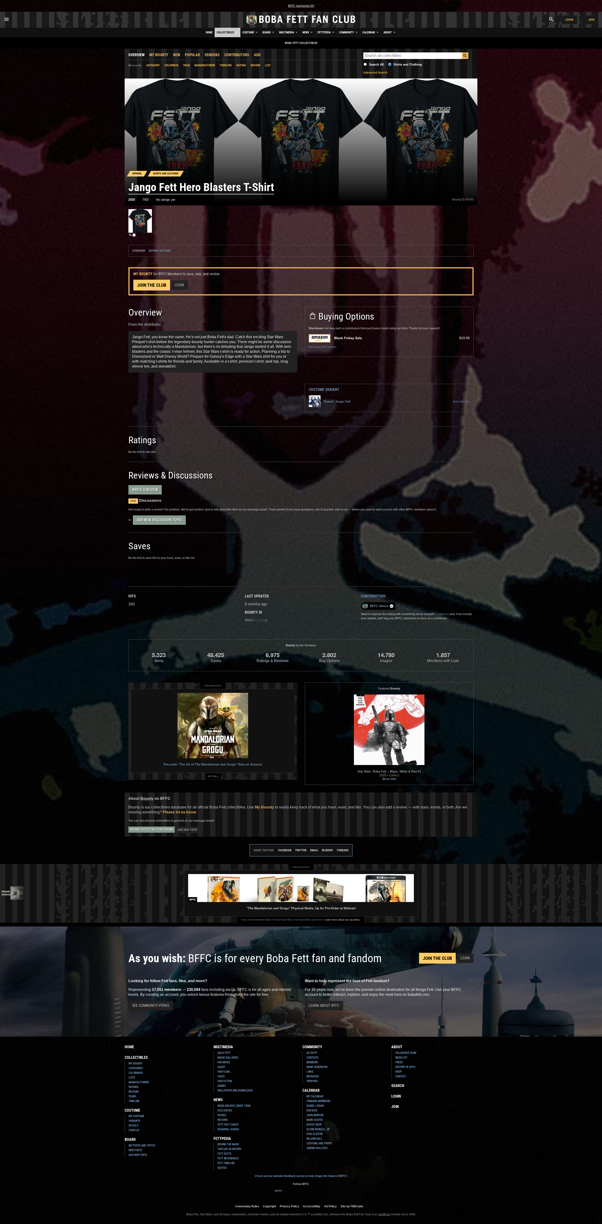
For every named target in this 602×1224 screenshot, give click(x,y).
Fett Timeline (226, 1163)
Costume (248, 32)
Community (347, 32)
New (176, 55)
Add (257, 55)
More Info (389, 779)
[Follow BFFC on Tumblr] (301, 1193)
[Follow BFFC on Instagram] (286, 1193)
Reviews (134, 1091)
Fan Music (224, 1062)
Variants (134, 1120)
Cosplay (134, 1130)
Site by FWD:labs (352, 1206)
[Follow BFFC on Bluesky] (323, 1193)
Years (132, 1096)
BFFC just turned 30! (301, 6)
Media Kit (401, 1057)
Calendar (369, 32)
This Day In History (229, 1149)
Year (186, 65)
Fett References (228, 1158)
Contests (312, 1057)
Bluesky (327, 850)
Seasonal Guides (228, 1129)
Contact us (442, 614)
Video (221, 1076)
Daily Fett (224, 1053)
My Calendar (314, 1096)
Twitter (300, 850)
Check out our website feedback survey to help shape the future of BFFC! (301, 1176)
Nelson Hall (314, 1138)
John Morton (314, 1115)
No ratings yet (165, 199)
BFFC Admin (379, 606)
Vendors (212, 55)
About (388, 32)
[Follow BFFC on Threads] (316, 1193)
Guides (222, 1115)
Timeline (226, 65)
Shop (398, 1071)
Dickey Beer (313, 1124)
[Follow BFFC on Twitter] (293, 1193)
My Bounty (158, 55)
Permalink (259, 620)
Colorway (171, 65)
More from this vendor (323, 347)
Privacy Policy (289, 1206)
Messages (312, 1076)
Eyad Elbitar (314, 1134)
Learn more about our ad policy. (342, 919)
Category (153, 65)
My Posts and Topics (142, 1145)
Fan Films (224, 1071)
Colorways (136, 1073)
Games (222, 1085)
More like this (461, 401)
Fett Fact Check (228, 1124)
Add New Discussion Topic (159, 520)
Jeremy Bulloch (316, 1148)
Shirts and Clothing (407, 64)
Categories (136, 1068)
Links (309, 1071)
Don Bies (311, 1110)
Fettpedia (324, 32)
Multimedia (287, 32)
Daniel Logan (315, 1105)
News (306, 32)
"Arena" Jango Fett (336, 401)
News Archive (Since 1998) (234, 1105)
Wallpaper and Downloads (235, 1090)
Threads (343, 850)
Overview (136, 55)
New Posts (135, 1150)
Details (133, 1125)
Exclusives (225, 1110)
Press (399, 1062)
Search (397, 1085)
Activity (311, 1053)
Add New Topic (187, 830)
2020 (131, 199)
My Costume (136, 1116)
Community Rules (247, 1206)
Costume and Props (319, 1143)
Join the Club (151, 285)
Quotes (222, 1167)
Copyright (269, 1206)
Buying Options (160, 250)
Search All (376, 64)
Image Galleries (228, 1057)
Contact (400, 1076)
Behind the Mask (228, 1144)
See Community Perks (150, 1005)
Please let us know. (180, 812)
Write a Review (145, 489)
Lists (132, 1077)
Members (312, 1062)
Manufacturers (139, 1082)
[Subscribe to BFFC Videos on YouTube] (308, 1193)
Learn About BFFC (324, 1005)
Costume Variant (324, 389)
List (268, 65)
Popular (192, 55)
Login (569, 19)
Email (314, 850)
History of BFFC (405, 1067)
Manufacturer (204, 65)
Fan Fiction (225, 1081)
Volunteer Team (405, 1053)
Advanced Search (375, 72)
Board (266, 32)
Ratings (133, 1087)
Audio (221, 1067)
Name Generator (316, 1067)
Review (255, 65)
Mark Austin (314, 1120)
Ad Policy (213, 776)
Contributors (236, 55)
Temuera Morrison (318, 1101)
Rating (241, 65)
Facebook (284, 850)
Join (591, 19)
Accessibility (311, 1206)
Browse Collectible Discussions (151, 829)
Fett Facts (224, 1153)
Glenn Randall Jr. (318, 1129)
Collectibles (226, 32)
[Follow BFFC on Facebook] (278, 1193)
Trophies (312, 1081)
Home (209, 32)
